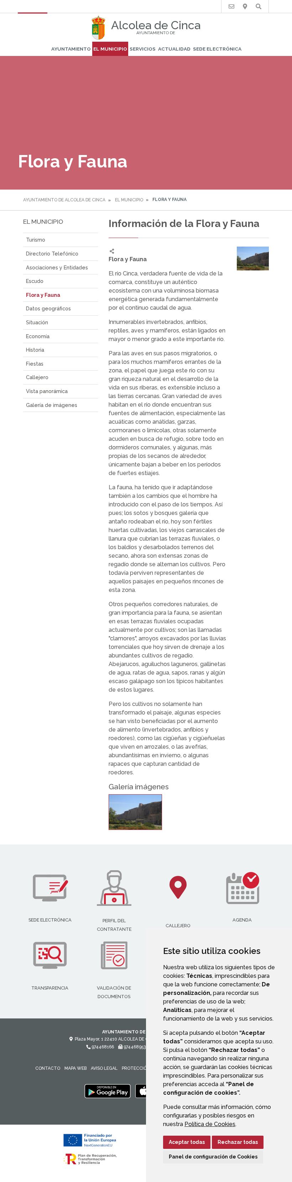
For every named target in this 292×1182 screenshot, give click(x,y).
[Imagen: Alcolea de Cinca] (135, 812)
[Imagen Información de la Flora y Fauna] (253, 259)
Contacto (47, 1068)
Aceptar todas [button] (187, 1142)
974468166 (102, 1046)
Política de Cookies (209, 1124)
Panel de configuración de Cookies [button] (213, 1157)
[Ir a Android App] (107, 1090)
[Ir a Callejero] (245, 6)
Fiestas (34, 364)
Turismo (35, 240)
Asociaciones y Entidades (57, 267)
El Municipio (110, 49)
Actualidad (174, 49)
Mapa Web (75, 1068)
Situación (37, 322)
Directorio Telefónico (52, 254)
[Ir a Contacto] (231, 6)
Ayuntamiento (71, 49)
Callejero (37, 377)
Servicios (143, 49)
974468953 (134, 1046)
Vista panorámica (47, 391)
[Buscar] (258, 6)
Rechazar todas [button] (238, 1142)
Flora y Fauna (43, 295)
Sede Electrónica (217, 49)
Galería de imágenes (51, 405)
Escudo (34, 281)
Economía (37, 336)
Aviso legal (104, 1068)
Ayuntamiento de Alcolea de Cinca (64, 199)
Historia (35, 350)
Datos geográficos (48, 308)
